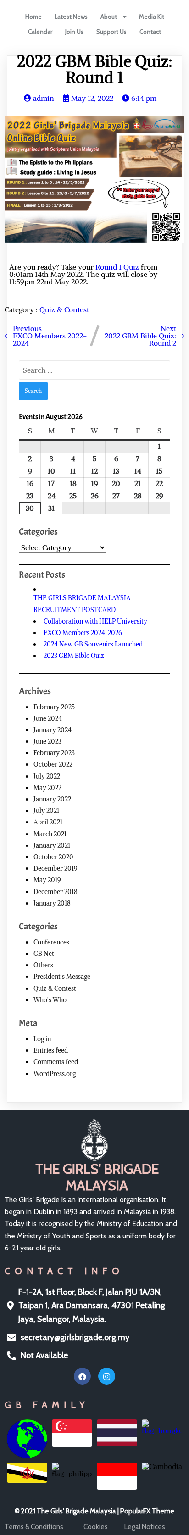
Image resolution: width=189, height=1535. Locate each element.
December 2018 (55, 892)
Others (43, 965)
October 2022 (52, 764)
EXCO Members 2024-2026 (83, 633)
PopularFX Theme (147, 1511)
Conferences (51, 942)
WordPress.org (54, 1074)
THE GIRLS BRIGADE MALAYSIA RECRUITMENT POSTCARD (82, 603)
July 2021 (46, 810)
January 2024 (52, 730)
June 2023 (47, 741)
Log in (42, 1039)
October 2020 (53, 857)
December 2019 (55, 868)
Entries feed (50, 1050)
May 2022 (47, 788)
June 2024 (47, 718)
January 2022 (52, 799)
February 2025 (54, 707)
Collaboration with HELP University (95, 621)
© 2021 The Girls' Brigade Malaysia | (67, 1511)
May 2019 (47, 880)
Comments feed (55, 1062)
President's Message (61, 976)
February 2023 (54, 753)
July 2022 (46, 776)
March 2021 (50, 834)
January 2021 (51, 845)
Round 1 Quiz (117, 266)
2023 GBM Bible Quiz (74, 656)
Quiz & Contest (64, 309)
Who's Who (50, 1000)
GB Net (43, 954)
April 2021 (47, 822)
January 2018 (52, 903)
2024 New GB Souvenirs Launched (93, 644)
